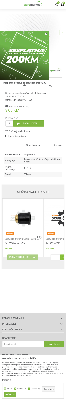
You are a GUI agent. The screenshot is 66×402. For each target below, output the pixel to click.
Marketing (35, 389)
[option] (33, 145)
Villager (28, 174)
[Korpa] (62, 5)
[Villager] (10, 233)
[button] (17, 131)
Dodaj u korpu (30, 123)
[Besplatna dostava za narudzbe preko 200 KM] (24, 55)
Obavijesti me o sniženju (19, 106)
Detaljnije (6, 380)
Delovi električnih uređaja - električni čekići (25, 93)
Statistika (21, 389)
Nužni (9, 389)
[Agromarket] (33, 4)
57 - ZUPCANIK (12, 243)
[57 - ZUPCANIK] (22, 218)
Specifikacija (33, 145)
